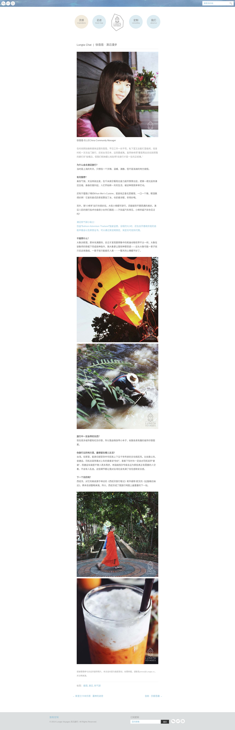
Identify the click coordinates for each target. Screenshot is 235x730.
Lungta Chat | (97, 44)
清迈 (91, 686)
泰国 (85, 686)
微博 (8, 3)
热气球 (97, 686)
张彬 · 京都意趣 (153, 696)
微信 (3, 3)
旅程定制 (54, 717)
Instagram (13, 3)
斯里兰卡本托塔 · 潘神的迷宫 (88, 696)
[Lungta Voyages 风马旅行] (117, 22)
